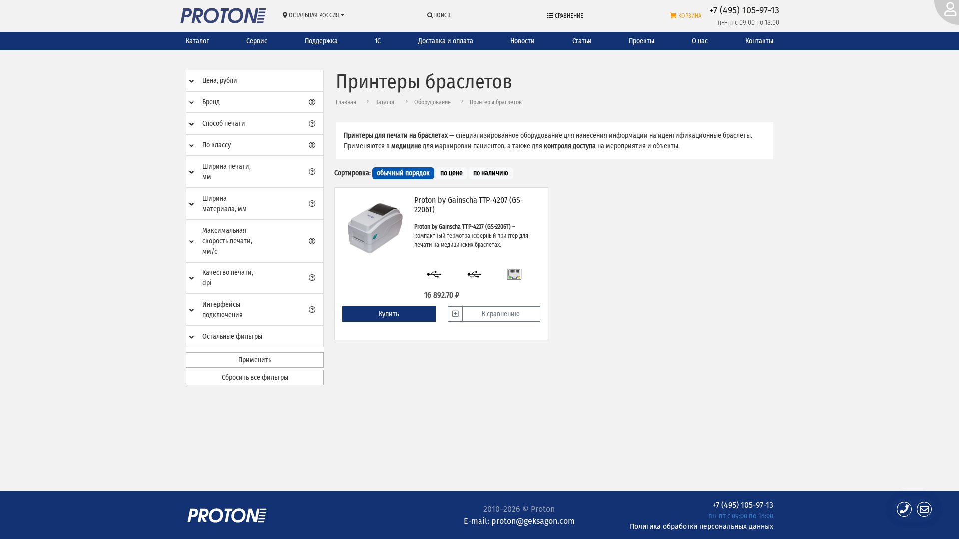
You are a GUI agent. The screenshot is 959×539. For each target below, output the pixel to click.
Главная (346, 102)
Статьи (582, 41)
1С (378, 41)
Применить (254, 360)
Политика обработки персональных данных (701, 526)
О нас (700, 41)
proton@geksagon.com (533, 521)
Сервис (256, 41)
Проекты (641, 41)
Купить (389, 314)
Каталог (197, 41)
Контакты (759, 41)
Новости (522, 41)
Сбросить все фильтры (255, 377)
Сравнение (568, 15)
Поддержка (321, 41)
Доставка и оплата (445, 41)
